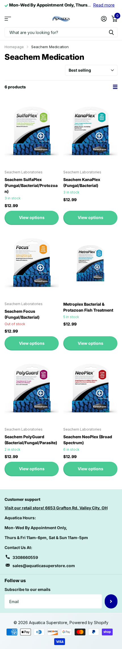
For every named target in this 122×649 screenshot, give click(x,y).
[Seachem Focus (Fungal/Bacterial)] (32, 263)
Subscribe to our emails (28, 589)
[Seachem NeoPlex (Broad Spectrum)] (90, 389)
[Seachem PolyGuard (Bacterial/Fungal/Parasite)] (32, 389)
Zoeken (111, 32)
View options (32, 217)
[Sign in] (104, 18)
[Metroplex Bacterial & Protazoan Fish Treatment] (90, 263)
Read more (104, 5)
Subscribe (111, 601)
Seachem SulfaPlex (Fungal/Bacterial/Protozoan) (31, 185)
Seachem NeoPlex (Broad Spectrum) (87, 439)
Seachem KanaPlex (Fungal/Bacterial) (81, 182)
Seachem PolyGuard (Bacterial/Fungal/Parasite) (31, 439)
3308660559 (25, 557)
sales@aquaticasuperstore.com (43, 565)
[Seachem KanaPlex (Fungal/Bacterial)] (90, 131)
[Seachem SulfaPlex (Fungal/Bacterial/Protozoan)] (32, 131)
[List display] (115, 87)
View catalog (8, 18)
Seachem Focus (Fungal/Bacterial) (22, 314)
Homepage (14, 46)
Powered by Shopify (89, 622)
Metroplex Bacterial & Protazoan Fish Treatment (88, 307)
